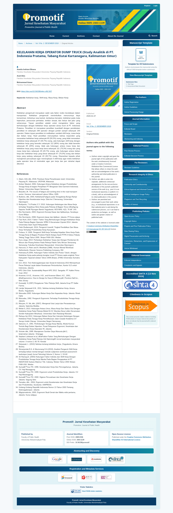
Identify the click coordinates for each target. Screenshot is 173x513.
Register (147, 6)
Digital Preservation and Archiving (136, 236)
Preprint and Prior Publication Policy (137, 226)
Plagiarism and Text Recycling (135, 199)
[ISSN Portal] (106, 477)
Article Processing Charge (133, 112)
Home (52, 36)
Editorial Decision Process (134, 156)
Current (66, 36)
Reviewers (128, 134)
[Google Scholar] (57, 459)
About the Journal (115, 36)
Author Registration (131, 102)
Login (155, 6)
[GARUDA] (96, 459)
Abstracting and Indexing (133, 139)
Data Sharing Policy (131, 231)
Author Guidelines (130, 107)
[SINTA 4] (116, 459)
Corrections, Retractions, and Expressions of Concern (140, 242)
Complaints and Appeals (133, 265)
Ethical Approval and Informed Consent (138, 189)
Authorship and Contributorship (135, 184)
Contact (96, 36)
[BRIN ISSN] (86, 477)
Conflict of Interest (131, 204)
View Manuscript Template (141, 75)
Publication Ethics (131, 179)
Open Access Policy (131, 216)
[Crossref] (67, 477)
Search (154, 36)
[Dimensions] (77, 459)
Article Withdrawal (131, 248)
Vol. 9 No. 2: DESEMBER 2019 (47, 43)
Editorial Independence (132, 260)
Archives (81, 36)
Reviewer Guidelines (131, 168)
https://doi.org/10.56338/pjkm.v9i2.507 (36, 91)
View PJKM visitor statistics (92, 491)
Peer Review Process (132, 151)
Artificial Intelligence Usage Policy (136, 194)
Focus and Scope (130, 124)
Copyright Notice (130, 221)
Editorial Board (129, 129)
